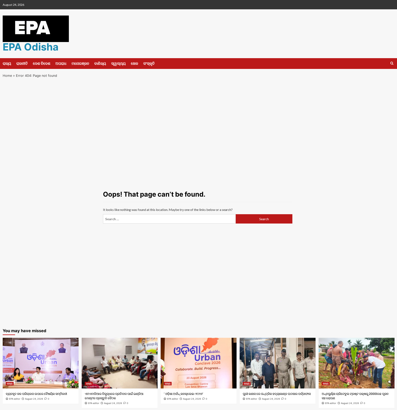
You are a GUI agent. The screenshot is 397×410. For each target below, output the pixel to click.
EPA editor (14, 398)
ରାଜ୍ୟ (7, 63)
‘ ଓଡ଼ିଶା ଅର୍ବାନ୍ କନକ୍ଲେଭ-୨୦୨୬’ (183, 394)
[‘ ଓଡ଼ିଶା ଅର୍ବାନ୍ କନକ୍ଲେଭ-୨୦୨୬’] (199, 363)
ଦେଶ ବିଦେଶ (41, 63)
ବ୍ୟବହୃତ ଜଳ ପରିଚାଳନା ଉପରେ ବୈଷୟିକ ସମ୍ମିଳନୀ (36, 394)
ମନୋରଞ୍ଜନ (80, 63)
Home (7, 75)
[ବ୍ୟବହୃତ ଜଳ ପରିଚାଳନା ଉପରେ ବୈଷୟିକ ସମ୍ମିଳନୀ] (41, 363)
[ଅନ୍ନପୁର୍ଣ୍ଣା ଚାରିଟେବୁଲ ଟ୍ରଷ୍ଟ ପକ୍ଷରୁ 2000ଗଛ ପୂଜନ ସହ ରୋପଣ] (357, 363)
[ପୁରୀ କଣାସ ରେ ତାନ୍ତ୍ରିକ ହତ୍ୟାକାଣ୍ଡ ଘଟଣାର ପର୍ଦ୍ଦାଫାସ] (278, 363)
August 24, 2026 (34, 398)
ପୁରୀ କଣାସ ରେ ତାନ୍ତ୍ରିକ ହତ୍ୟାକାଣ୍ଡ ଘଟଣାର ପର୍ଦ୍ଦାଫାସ (277, 394)
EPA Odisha (31, 47)
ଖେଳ (134, 63)
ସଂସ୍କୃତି (149, 63)
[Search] (392, 63)
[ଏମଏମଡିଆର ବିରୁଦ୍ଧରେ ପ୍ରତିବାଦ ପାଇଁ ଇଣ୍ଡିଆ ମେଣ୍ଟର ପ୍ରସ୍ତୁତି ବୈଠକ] (120, 363)
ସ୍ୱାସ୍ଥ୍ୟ (118, 63)
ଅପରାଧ (60, 63)
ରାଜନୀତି (22, 63)
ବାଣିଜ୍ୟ (100, 63)
